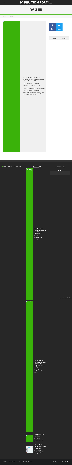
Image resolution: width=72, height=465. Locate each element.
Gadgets (38, 438)
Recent (64, 38)
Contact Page (54, 461)
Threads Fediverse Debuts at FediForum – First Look (40, 446)
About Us (61, 461)
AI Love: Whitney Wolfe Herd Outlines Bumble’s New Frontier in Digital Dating (40, 363)
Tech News (37, 83)
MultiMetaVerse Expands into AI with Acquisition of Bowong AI (40, 231)
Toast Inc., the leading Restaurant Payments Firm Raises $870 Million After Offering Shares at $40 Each (33, 79)
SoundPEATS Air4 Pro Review (39, 435)
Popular (54, 38)
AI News (38, 235)
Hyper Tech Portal (28, 83)
